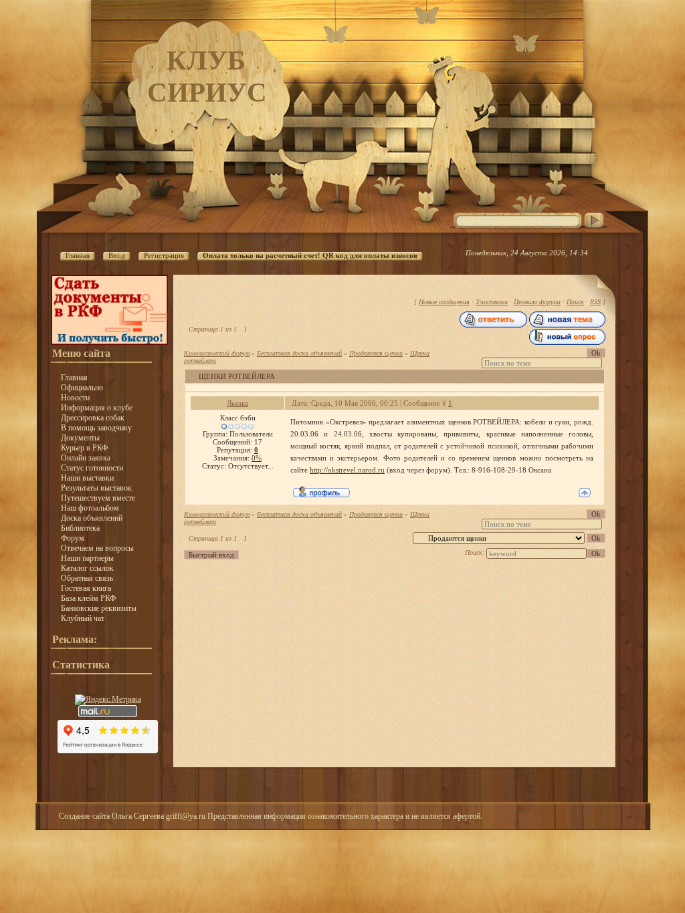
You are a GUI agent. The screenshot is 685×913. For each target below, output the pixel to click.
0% (257, 458)
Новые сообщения (444, 301)
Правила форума (537, 301)
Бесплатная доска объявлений (299, 353)
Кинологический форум (217, 353)
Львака (237, 403)
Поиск (575, 301)
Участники (492, 301)
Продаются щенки (376, 353)
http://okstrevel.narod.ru (347, 470)
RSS (595, 301)
